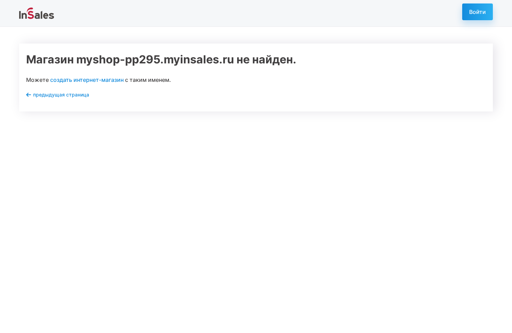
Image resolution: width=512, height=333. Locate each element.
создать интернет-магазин (87, 79)
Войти (477, 11)
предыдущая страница (61, 95)
